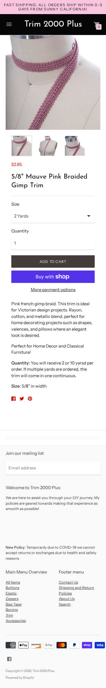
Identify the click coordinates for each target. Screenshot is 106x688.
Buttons (12, 587)
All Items (13, 582)
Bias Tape (13, 604)
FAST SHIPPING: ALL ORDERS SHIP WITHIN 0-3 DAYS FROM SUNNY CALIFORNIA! (53, 7)
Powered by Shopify (20, 678)
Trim (9, 615)
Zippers (12, 598)
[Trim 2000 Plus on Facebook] (9, 658)
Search (65, 604)
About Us (67, 598)
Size (15, 204)
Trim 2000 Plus (43, 671)
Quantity (20, 230)
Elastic (11, 593)
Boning (12, 609)
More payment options (53, 289)
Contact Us (68, 582)
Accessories (16, 620)
